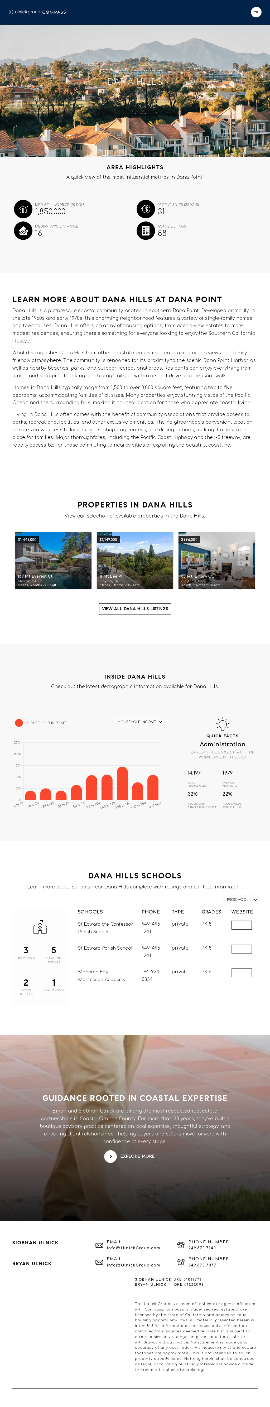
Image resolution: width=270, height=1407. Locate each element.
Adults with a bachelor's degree (202, 805)
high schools (54, 990)
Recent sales (178, 205)
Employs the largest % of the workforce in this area (222, 755)
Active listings (172, 226)
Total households (197, 784)
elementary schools (54, 960)
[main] (135, 623)
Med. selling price (60, 205)
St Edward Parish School (105, 948)
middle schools (26, 992)
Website (241, 925)
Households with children (233, 805)
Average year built (230, 784)
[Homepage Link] (37, 11)
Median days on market (57, 226)
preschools (26, 958)
